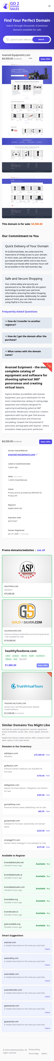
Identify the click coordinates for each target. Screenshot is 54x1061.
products (16, 656)
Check (47, 949)
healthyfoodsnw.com (21, 651)
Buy (48, 864)
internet (24, 656)
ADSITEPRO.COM (11, 586)
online (8, 656)
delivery (8, 659)
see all (41, 550)
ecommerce (40, 656)
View (48, 755)
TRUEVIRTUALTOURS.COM (15, 703)
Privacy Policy (34, 1049)
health (31, 656)
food (15, 659)
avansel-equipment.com (21, 454)
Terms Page (34, 1053)
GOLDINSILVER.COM (12, 630)
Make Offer (45, 59)
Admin (44, 1053)
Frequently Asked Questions (19, 311)
